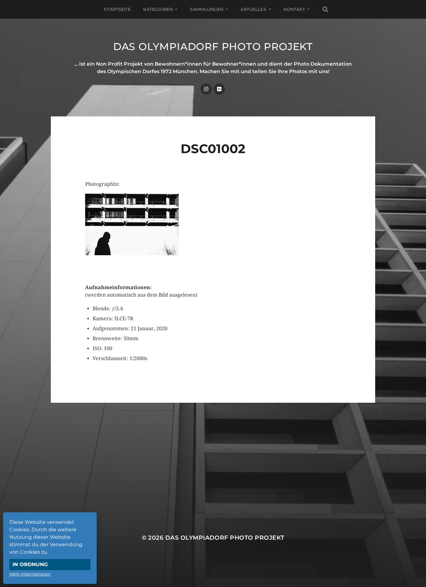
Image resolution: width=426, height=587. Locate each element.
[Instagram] (206, 89)
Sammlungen (206, 9)
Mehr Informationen (30, 573)
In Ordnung (30, 564)
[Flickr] (219, 89)
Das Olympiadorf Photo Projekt (213, 46)
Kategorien (158, 9)
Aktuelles (253, 9)
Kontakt (294, 9)
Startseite (117, 9)
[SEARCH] (325, 9)
